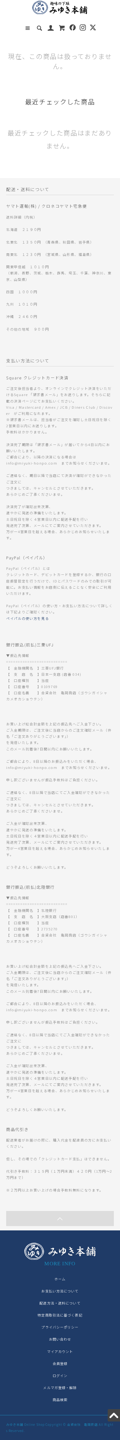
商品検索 (60, 1399)
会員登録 (60, 1363)
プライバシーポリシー (59, 1327)
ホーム (60, 1278)
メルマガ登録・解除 (60, 1387)
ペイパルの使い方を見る (27, 618)
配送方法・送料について (59, 1302)
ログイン (60, 1375)
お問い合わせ (60, 1339)
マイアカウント (60, 1351)
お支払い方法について (59, 1290)
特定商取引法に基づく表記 (60, 1315)
